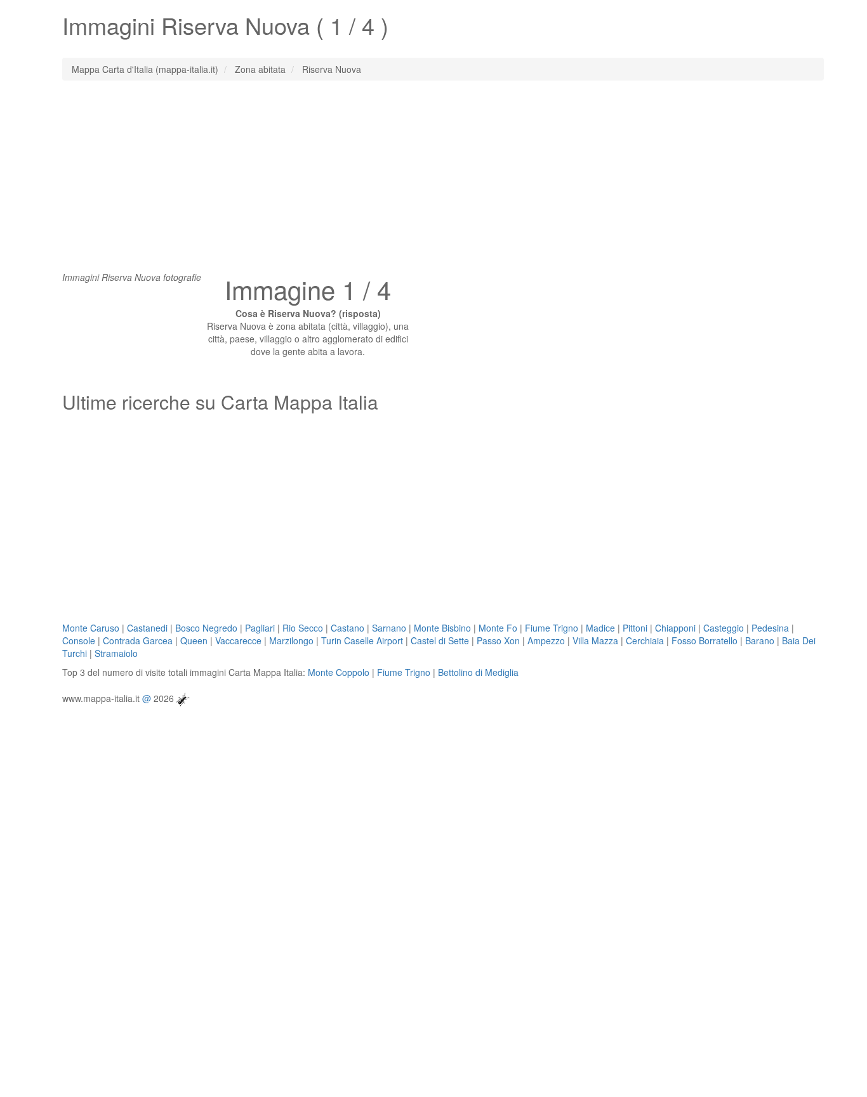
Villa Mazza (595, 640)
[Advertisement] (433, 182)
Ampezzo (546, 640)
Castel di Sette (440, 640)
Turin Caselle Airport (362, 640)
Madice (600, 627)
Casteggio (723, 627)
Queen (194, 640)
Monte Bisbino (442, 627)
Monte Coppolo (338, 672)
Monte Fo (498, 627)
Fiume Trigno (551, 627)
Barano (759, 640)
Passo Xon (498, 640)
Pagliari (260, 627)
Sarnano (389, 627)
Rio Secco (302, 627)
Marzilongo (291, 640)
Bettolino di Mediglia (478, 672)
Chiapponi (675, 627)
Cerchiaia (645, 640)
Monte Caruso (90, 627)
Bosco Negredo (206, 627)
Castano (347, 627)
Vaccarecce (238, 640)
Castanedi (147, 627)
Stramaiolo (116, 653)
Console (78, 640)
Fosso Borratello (705, 640)
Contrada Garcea (138, 640)
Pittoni (635, 627)
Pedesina (770, 627)
